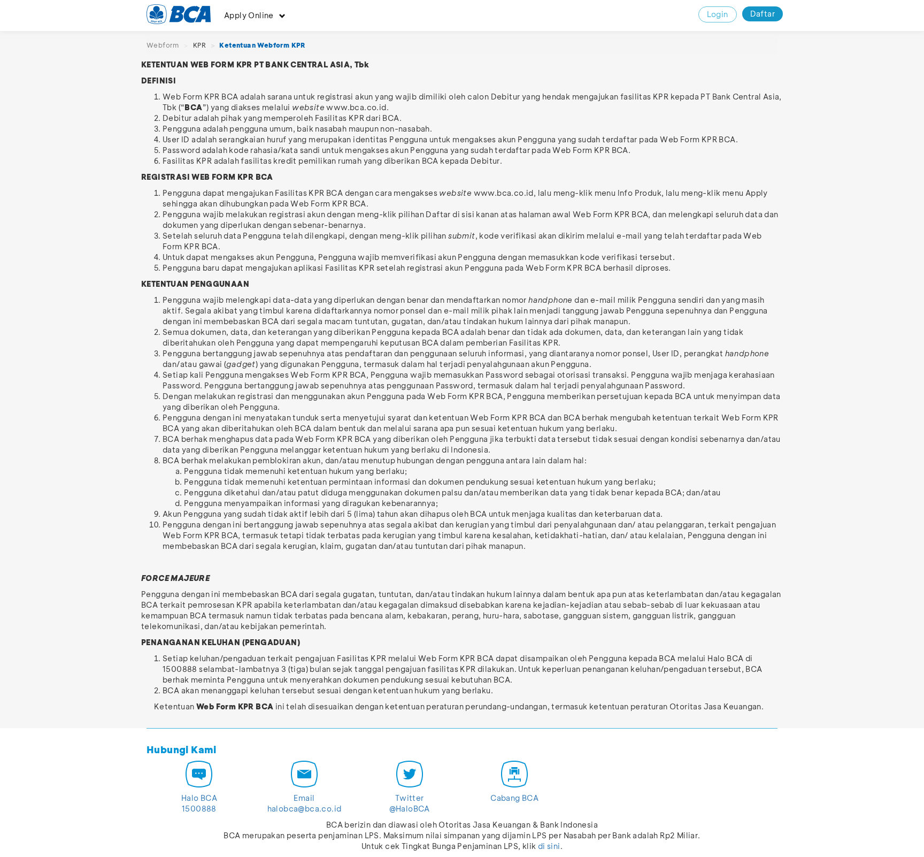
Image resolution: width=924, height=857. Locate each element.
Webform (163, 45)
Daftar (762, 14)
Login (717, 14)
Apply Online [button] (249, 15)
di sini (549, 846)
